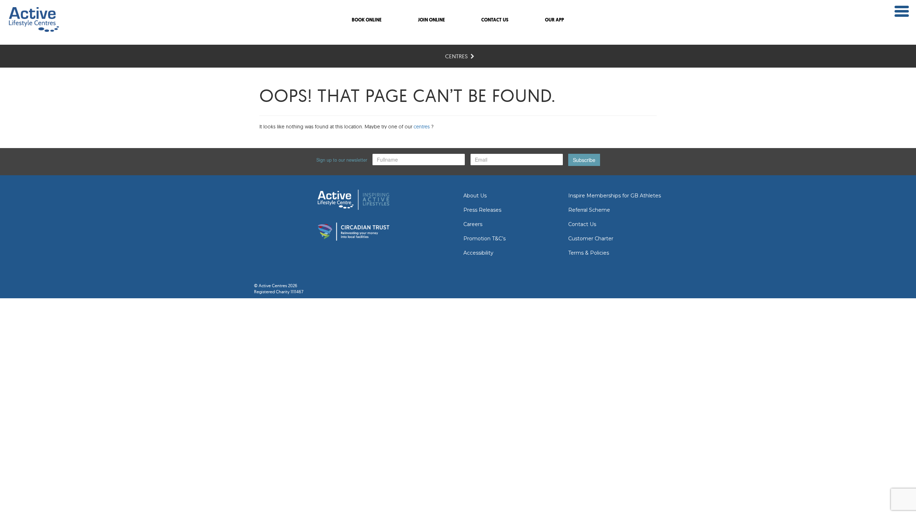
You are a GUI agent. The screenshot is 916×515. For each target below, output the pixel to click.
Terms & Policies (588, 253)
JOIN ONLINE (431, 20)
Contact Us (582, 224)
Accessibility (478, 253)
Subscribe (584, 159)
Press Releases (482, 210)
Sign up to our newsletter (341, 160)
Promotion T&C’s (484, 238)
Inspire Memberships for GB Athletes (614, 195)
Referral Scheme (589, 210)
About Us (475, 195)
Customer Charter (590, 238)
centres (422, 126)
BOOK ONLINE (366, 20)
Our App (554, 20)
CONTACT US (494, 20)
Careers (472, 224)
